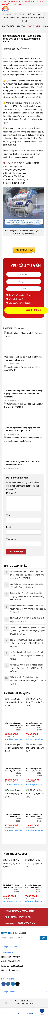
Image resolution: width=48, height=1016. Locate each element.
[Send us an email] (17, 984)
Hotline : (11, 957)
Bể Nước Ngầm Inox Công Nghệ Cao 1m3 (34, 724)
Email (8, 527)
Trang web (11, 539)
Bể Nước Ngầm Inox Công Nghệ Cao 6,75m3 (14, 724)
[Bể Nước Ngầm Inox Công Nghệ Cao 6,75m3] (14, 709)
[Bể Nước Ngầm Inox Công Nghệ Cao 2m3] (35, 754)
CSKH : (10, 961)
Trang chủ (7, 14)
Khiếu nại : (12, 966)
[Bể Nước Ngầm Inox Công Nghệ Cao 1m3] (35, 709)
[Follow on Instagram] (8, 984)
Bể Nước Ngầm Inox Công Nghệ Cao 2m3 (34, 770)
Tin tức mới (8, 26)
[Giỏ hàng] (39, 9)
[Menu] (44, 9)
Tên (8, 515)
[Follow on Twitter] (13, 984)
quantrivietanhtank (11, 50)
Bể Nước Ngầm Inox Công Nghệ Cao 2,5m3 (13, 815)
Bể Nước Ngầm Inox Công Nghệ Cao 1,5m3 (13, 770)
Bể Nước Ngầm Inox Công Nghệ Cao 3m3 (34, 815)
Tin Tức (21, 26)
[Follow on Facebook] (3, 984)
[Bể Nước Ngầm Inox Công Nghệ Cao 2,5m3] (14, 800)
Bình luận (11, 493)
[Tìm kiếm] (34, 9)
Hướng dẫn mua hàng (10, 970)
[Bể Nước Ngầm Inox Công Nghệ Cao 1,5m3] (14, 754)
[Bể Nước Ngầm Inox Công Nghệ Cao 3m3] (35, 800)
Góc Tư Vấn (20, 14)
